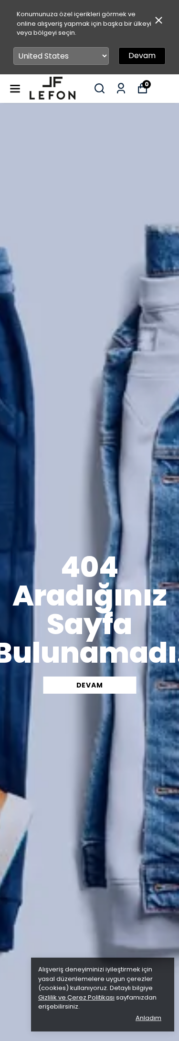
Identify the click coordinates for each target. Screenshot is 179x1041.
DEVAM (89, 685)
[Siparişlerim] (121, 88)
